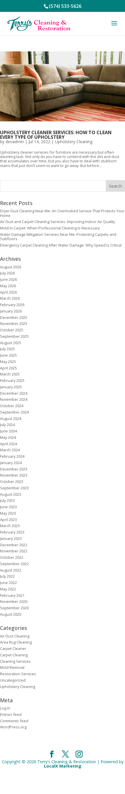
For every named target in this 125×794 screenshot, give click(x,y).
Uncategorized (13, 680)
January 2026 (11, 311)
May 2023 (8, 513)
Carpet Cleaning (14, 655)
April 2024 (8, 443)
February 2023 (12, 532)
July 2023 (7, 500)
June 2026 (8, 279)
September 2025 (14, 336)
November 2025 (13, 323)
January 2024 (11, 462)
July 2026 (7, 273)
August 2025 (10, 342)
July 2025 (7, 348)
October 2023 (11, 481)
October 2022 (11, 557)
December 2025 (13, 317)
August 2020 (10, 614)
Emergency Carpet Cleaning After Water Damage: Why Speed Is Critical (61, 245)
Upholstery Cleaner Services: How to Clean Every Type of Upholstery (56, 134)
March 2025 (10, 374)
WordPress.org (13, 727)
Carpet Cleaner (13, 648)
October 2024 (11, 405)
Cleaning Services (15, 661)
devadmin (15, 141)
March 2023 (10, 525)
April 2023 (8, 519)
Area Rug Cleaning (16, 642)
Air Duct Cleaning (14, 636)
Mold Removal (12, 667)
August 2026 (10, 267)
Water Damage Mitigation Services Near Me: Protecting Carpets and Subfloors (58, 236)
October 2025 (11, 330)
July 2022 (7, 576)
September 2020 (14, 607)
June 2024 (8, 431)
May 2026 (8, 285)
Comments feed (14, 720)
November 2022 (13, 551)
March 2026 (10, 298)
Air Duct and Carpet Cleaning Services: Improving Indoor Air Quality (57, 221)
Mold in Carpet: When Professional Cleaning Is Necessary (50, 228)
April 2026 (8, 292)
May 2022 (8, 589)
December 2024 (13, 393)
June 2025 (8, 355)
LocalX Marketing (62, 766)
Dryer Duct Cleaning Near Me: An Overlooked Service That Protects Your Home (62, 213)
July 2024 (7, 424)
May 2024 (8, 437)
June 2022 (8, 582)
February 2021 (12, 595)
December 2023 (13, 469)
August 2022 (10, 570)
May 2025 (8, 361)
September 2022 (14, 563)
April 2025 (8, 368)
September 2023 (14, 488)
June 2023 (8, 506)
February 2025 (12, 380)
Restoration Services (18, 673)
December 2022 (13, 544)
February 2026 (12, 304)
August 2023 (10, 494)
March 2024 (10, 449)
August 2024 (10, 418)
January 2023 (11, 538)
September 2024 (14, 412)
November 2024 (13, 399)
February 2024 (12, 456)
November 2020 (13, 601)
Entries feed (11, 714)
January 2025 (11, 386)
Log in (5, 708)
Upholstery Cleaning (73, 141)
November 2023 (13, 475)
